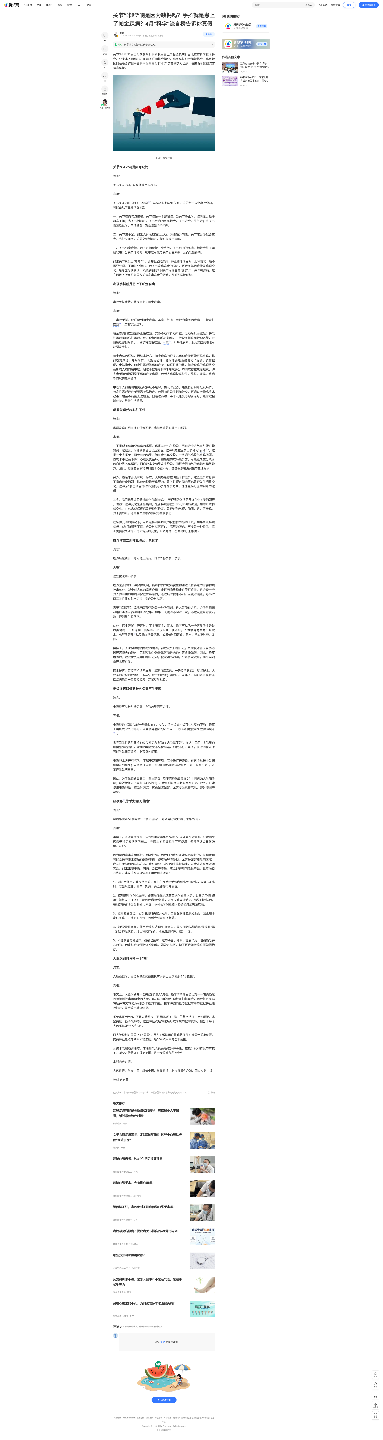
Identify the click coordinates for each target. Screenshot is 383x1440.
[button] (261, 26)
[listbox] (164, 1209)
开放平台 (158, 1417)
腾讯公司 (160, 1430)
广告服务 (167, 1417)
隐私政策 (149, 1417)
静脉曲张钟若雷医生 (122, 1172)
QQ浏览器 (196, 1417)
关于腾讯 (117, 1417)
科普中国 (117, 1123)
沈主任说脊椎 (119, 1292)
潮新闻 (116, 1148)
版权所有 (167, 1430)
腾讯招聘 (176, 1417)
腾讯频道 (205, 1417)
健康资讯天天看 (120, 1244)
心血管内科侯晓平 (121, 1268)
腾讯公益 (186, 1417)
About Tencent (129, 1417)
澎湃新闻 (117, 1316)
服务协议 (140, 1417)
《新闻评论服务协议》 (153, 1326)
